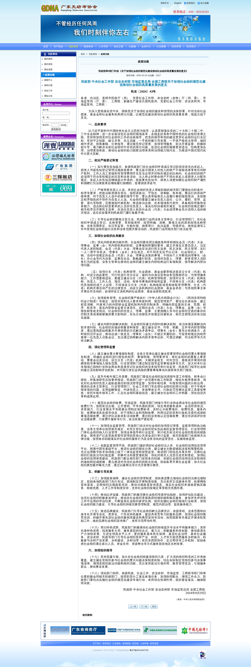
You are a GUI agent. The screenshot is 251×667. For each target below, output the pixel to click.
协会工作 (48, 90)
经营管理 (176, 46)
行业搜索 (161, 46)
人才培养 (103, 46)
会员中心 (146, 46)
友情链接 (126, 643)
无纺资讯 (73, 46)
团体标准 (88, 46)
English (177, 3)
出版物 (132, 46)
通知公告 (48, 96)
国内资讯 (48, 59)
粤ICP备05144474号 (139, 650)
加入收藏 (204, 3)
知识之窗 (118, 46)
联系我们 (191, 3)
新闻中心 (48, 80)
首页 (45, 46)
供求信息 (154, 643)
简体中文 (165, 3)
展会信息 (48, 69)
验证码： (47, 125)
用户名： (47, 110)
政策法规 (105, 54)
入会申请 (144, 643)
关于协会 (58, 46)
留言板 (135, 643)
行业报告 (117, 643)
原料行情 (48, 85)
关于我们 (97, 643)
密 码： (47, 117)
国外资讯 (48, 64)
